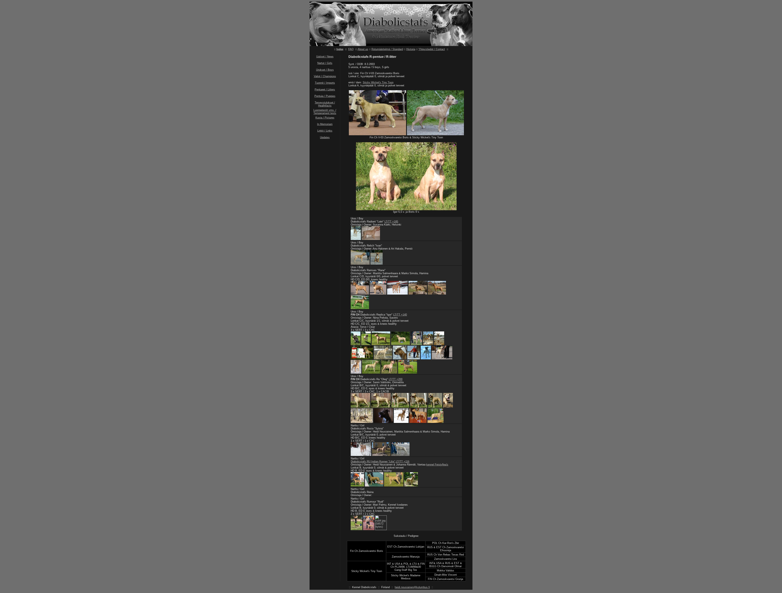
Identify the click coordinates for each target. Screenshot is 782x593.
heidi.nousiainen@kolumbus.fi (412, 587)
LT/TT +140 (400, 314)
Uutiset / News (325, 56)
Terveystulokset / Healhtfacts (325, 104)
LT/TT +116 (402, 461)
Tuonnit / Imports (325, 82)
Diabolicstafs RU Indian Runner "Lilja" (373, 461)
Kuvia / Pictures (324, 117)
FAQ (351, 49)
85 (396, 221)
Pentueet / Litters (325, 89)
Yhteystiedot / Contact (431, 49)
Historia (410, 49)
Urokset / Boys (325, 69)
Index (339, 49)
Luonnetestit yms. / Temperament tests (324, 112)
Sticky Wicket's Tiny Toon (378, 82)
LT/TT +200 (395, 379)
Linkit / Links (324, 130)
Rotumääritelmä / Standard (387, 49)
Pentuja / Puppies (324, 96)
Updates (325, 137)
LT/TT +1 (389, 221)
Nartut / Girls (324, 63)
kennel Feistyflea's (437, 464)
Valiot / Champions (325, 76)
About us (363, 49)
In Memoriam (325, 124)
